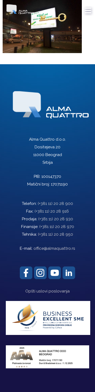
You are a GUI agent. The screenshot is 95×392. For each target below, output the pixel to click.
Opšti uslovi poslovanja (47, 291)
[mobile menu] (88, 7)
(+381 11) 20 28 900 (55, 203)
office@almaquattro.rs (54, 248)
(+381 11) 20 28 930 (55, 219)
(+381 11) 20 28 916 (52, 211)
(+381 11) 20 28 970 (56, 226)
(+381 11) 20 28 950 (55, 234)
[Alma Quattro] (19, 8)
